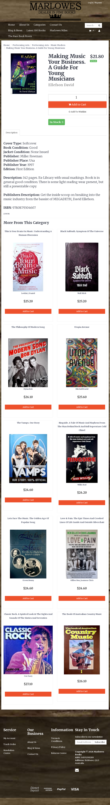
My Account (9, 738)
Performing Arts (21, 45)
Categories (40, 24)
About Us (24, 24)
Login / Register (95, 3)
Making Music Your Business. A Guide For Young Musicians (35, 48)
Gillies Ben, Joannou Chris (82, 580)
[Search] (99, 25)
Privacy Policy (58, 747)
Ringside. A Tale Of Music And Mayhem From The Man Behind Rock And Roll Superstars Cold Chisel (82, 427)
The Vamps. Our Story (28, 423)
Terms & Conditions (56, 739)
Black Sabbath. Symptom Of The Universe (82, 231)
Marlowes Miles (58, 30)
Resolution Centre (8, 751)
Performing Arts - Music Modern (48, 45)
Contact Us (56, 24)
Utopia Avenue (81, 327)
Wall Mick (81, 293)
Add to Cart (78, 104)
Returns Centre (58, 753)
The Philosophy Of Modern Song (28, 327)
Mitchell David (81, 389)
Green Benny (28, 580)
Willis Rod (81, 485)
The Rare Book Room (20, 36)
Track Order (9, 744)
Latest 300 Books (36, 30)
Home (11, 24)
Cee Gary (28, 676)
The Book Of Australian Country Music (82, 614)
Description (11, 132)
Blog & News (15, 30)
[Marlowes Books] (55, 10)
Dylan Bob (28, 389)
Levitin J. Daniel (28, 293)
